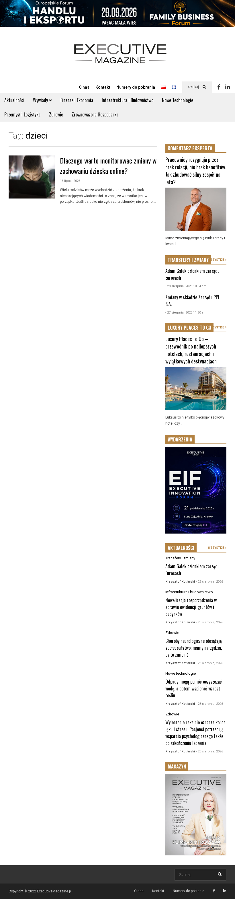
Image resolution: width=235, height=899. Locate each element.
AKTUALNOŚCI (181, 547)
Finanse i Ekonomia (76, 100)
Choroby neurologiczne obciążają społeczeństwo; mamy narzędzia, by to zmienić (193, 647)
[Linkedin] (227, 87)
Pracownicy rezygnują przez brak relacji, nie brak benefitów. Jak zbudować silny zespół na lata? (195, 171)
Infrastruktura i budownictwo (189, 592)
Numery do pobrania (135, 87)
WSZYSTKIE (216, 259)
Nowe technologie (180, 673)
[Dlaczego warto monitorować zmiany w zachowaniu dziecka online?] (32, 177)
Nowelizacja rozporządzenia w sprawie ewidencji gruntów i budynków (191, 607)
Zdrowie (56, 114)
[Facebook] (219, 87)
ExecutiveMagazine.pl (54, 891)
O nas (84, 87)
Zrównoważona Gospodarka (95, 114)
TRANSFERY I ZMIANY (188, 259)
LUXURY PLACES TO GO (189, 327)
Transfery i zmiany (180, 558)
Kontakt (102, 87)
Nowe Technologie (177, 100)
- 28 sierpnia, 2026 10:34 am (186, 286)
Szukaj (194, 87)
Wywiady (41, 100)
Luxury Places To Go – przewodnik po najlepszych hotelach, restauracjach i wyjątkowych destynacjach (191, 350)
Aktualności (14, 100)
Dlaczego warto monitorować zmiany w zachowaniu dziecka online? (108, 165)
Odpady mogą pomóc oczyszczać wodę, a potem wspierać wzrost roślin (193, 688)
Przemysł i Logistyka (22, 114)
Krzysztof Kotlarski (180, 581)
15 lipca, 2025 (70, 181)
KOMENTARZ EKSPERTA (190, 148)
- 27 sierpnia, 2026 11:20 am (186, 312)
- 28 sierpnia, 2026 (209, 581)
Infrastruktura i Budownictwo (127, 100)
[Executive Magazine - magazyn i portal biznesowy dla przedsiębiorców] (120, 57)
